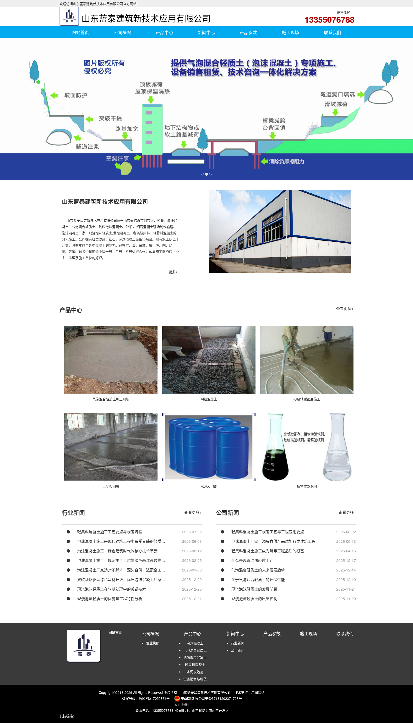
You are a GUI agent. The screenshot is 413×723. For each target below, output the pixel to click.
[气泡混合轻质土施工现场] (111, 360)
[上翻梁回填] (111, 447)
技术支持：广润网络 (249, 692)
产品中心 (164, 32)
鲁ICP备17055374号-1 (156, 698)
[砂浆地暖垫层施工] (306, 360)
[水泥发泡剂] (208, 447)
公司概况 (122, 32)
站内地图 (181, 704)
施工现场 (290, 32)
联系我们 (332, 32)
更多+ (173, 271)
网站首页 (80, 32)
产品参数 (248, 32)
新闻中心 (206, 32)
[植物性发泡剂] (306, 447)
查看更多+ (344, 308)
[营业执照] (184, 698)
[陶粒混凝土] (208, 360)
